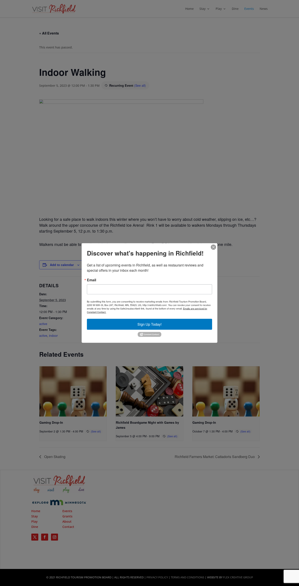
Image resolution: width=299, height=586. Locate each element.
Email (91, 280)
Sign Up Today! (149, 324)
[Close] (213, 247)
